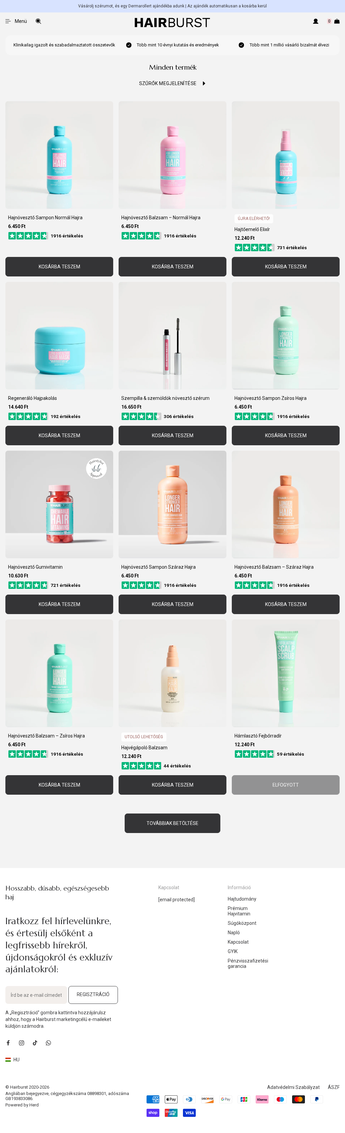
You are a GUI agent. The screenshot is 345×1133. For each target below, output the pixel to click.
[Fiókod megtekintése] (315, 21)
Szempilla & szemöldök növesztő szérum (165, 398)
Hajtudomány (242, 899)
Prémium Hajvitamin (239, 911)
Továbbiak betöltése (172, 823)
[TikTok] (35, 1043)
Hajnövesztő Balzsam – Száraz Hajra (274, 567)
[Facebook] (8, 1043)
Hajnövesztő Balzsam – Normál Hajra (160, 217)
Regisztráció (93, 994)
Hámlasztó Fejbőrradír (258, 736)
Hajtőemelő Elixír (252, 229)
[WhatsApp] (48, 1043)
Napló (234, 932)
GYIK (233, 951)
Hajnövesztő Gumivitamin (35, 567)
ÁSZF (334, 1087)
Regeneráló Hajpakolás (32, 398)
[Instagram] (21, 1043)
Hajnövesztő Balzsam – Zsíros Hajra (46, 736)
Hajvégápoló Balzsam (144, 747)
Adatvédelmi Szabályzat (293, 1087)
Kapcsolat (238, 942)
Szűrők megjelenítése (168, 83)
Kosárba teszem (59, 266)
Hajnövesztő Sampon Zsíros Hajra (270, 398)
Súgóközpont (242, 923)
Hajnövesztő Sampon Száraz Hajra (158, 567)
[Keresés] (38, 21)
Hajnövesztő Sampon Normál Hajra (45, 217)
